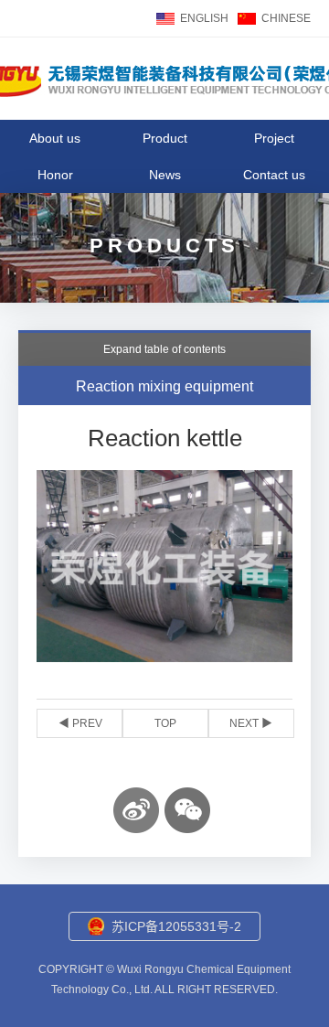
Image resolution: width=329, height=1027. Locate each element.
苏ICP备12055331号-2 (176, 926)
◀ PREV (80, 723)
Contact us (274, 174)
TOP (165, 723)
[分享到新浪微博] (136, 810)
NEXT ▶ (250, 723)
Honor (55, 174)
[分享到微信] (187, 810)
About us (54, 138)
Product (165, 138)
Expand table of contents (164, 349)
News (165, 174)
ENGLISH (204, 18)
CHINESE (286, 18)
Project (274, 138)
